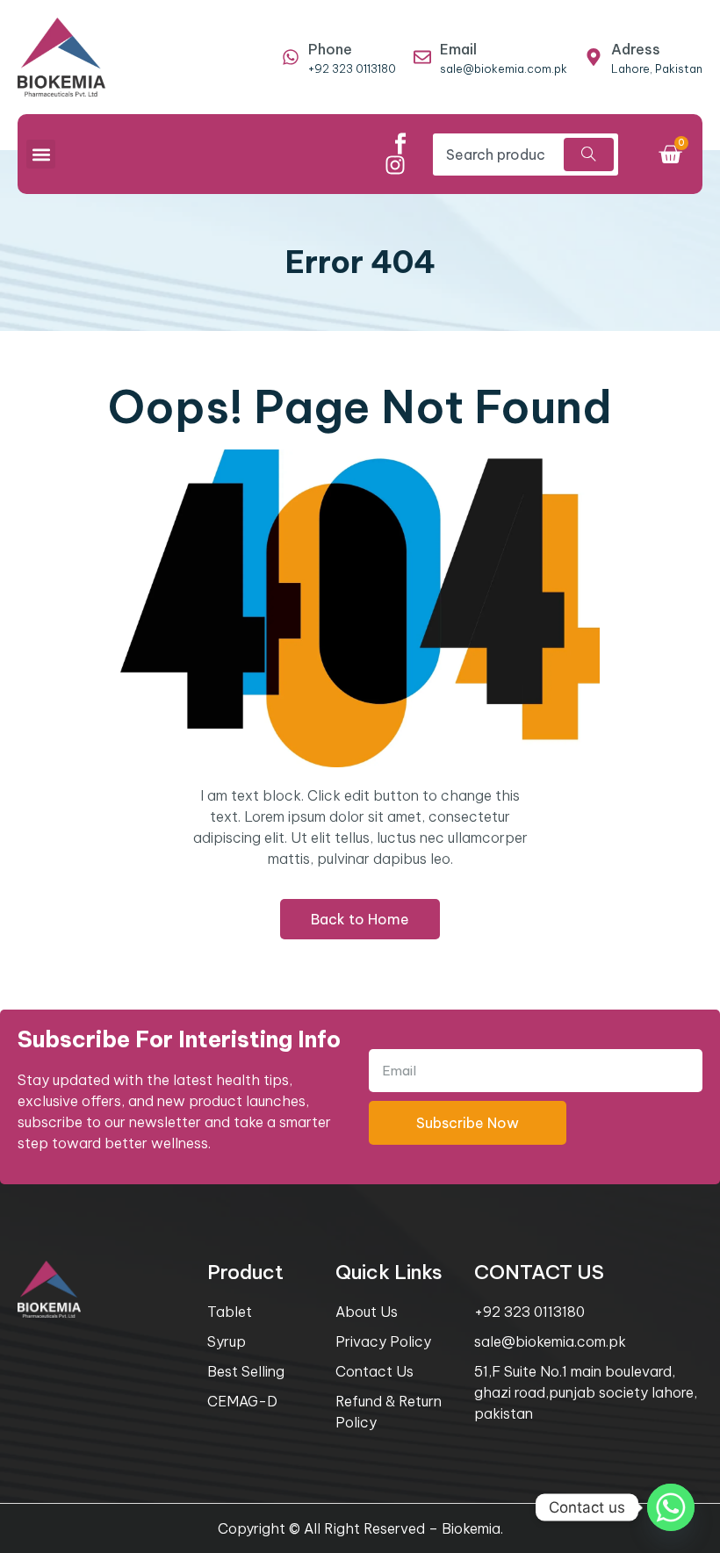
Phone (330, 49)
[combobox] (495, 154)
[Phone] (290, 57)
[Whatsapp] (671, 1507)
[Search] (588, 154)
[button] (40, 154)
